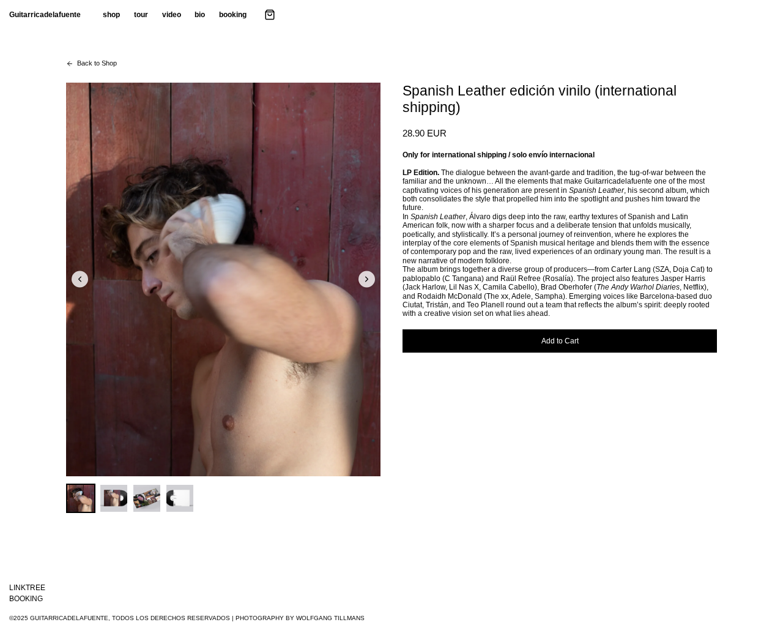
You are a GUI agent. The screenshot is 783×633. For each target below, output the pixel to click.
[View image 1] (80, 498)
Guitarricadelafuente (45, 14)
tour (141, 14)
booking (233, 14)
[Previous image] (80, 279)
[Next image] (366, 279)
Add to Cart (560, 341)
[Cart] (270, 15)
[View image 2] (113, 498)
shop (111, 14)
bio (200, 14)
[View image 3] (146, 498)
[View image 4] (180, 498)
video (171, 14)
